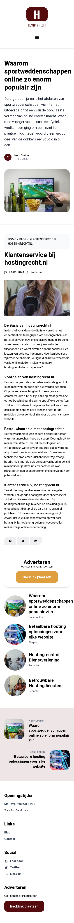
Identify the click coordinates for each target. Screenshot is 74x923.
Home (12, 239)
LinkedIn (15, 873)
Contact (9, 839)
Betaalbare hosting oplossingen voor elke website (47, 632)
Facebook (17, 861)
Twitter (15, 867)
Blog (22, 239)
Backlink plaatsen (37, 577)
